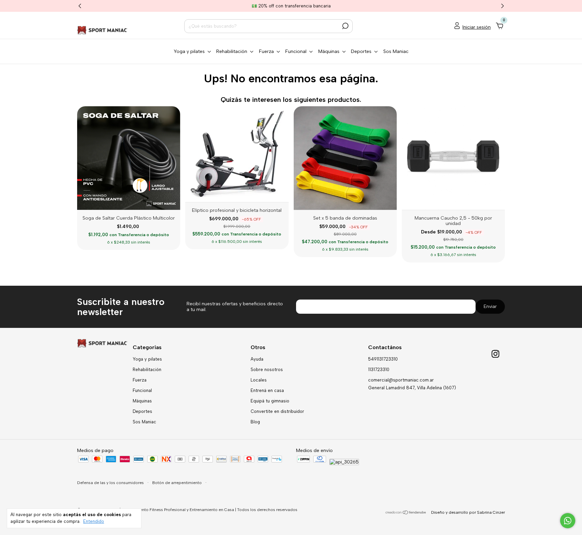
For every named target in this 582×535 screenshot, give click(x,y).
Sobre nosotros (267, 369)
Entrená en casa (267, 390)
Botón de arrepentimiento (177, 482)
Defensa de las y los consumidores (111, 482)
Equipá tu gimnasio (270, 400)
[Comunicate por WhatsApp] (567, 520)
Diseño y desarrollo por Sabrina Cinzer (468, 512)
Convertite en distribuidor (277, 411)
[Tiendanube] (406, 513)
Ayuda (257, 359)
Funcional (142, 390)
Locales (259, 380)
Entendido (93, 521)
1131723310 (378, 369)
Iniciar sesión (476, 27)
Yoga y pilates (147, 359)
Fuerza (140, 380)
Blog (255, 421)
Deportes (142, 411)
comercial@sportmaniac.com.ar (401, 380)
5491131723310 (383, 359)
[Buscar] (344, 26)
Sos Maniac (396, 51)
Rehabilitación (147, 369)
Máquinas (142, 400)
